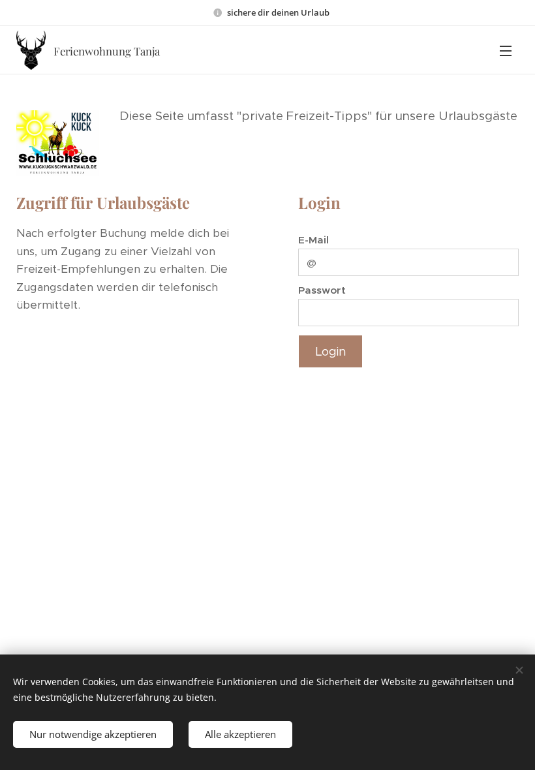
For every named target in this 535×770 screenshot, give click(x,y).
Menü (506, 50)
